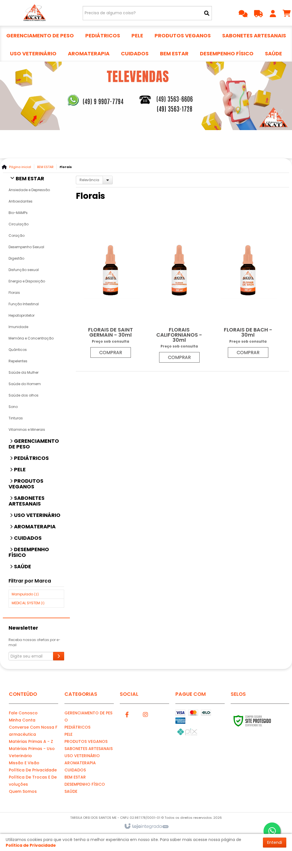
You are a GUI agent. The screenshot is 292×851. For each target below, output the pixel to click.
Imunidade (18, 326)
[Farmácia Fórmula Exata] (34, 13)
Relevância (89, 179)
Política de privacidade (33, 770)
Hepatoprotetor (22, 315)
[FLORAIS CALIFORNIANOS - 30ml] (179, 289)
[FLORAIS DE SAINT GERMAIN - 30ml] (111, 286)
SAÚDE (70, 791)
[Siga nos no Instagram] (145, 713)
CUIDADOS (75, 770)
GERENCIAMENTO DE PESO (88, 716)
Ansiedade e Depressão (29, 189)
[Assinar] (58, 656)
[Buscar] (206, 13)
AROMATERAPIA (80, 763)
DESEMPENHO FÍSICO (84, 784)
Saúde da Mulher (23, 372)
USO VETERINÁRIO (82, 756)
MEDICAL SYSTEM (28, 603)
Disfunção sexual (24, 269)
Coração (17, 235)
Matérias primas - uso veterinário (32, 752)
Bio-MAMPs (18, 212)
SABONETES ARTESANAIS (88, 748)
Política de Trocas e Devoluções (33, 780)
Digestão (16, 258)
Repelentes (18, 361)
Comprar (110, 352)
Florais (14, 292)
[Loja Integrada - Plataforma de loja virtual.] (146, 826)
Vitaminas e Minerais (27, 429)
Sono (13, 406)
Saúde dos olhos (23, 395)
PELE (68, 734)
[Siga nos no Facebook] (127, 713)
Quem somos (23, 791)
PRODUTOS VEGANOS (86, 741)
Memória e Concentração (31, 338)
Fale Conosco (23, 713)
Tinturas (16, 418)
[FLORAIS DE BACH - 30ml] (248, 286)
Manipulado (25, 594)
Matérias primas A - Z (31, 741)
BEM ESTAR (45, 167)
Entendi (274, 842)
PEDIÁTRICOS (77, 727)
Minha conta (22, 720)
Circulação (19, 224)
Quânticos (18, 349)
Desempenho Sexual (26, 246)
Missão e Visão (24, 763)
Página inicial (20, 167)
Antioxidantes (21, 201)
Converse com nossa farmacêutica (33, 730)
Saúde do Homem (25, 383)
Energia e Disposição (27, 281)
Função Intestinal (24, 304)
